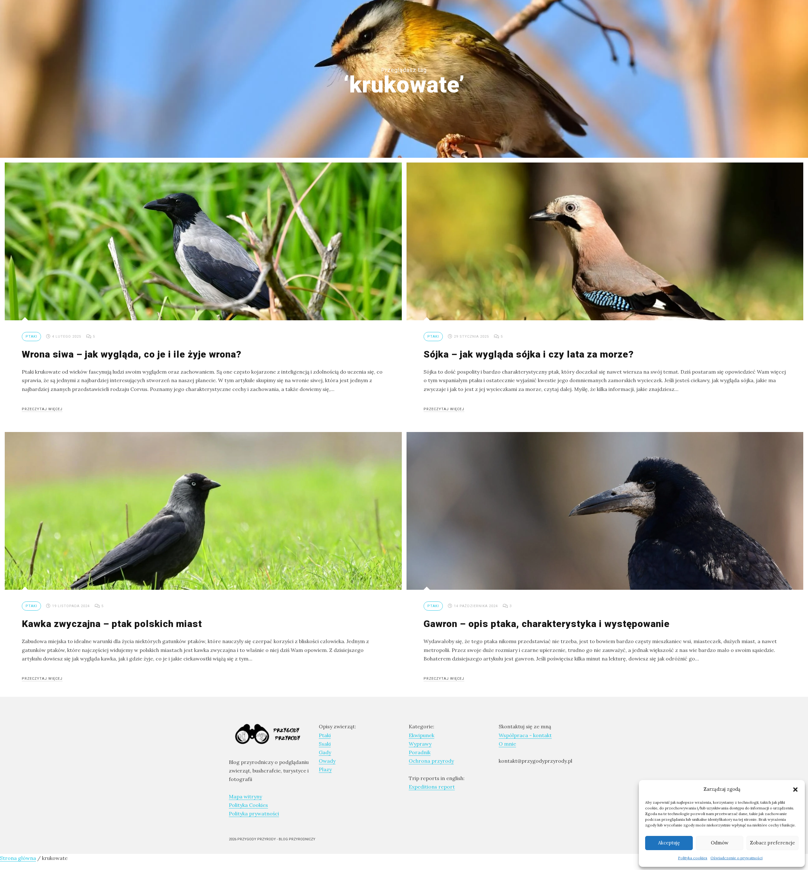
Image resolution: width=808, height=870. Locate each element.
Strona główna (18, 858)
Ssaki (325, 744)
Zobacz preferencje (772, 843)
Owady (327, 761)
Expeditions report (432, 787)
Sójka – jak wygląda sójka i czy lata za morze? (529, 354)
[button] (795, 789)
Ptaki (31, 336)
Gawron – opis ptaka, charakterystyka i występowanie (547, 623)
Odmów (719, 843)
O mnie (507, 744)
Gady (325, 752)
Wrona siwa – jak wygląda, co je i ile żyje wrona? (131, 354)
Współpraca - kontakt (525, 735)
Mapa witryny (245, 796)
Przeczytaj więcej (42, 409)
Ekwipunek (421, 735)
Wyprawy (420, 744)
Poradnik (420, 752)
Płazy (325, 769)
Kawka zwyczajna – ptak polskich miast (112, 623)
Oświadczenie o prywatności (736, 857)
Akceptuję (669, 843)
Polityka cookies (692, 857)
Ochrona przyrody (431, 761)
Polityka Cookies (248, 805)
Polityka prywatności (254, 813)
